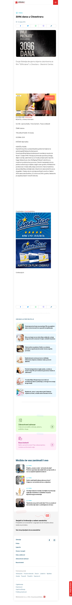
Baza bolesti (20, 562)
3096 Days (28, 117)
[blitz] (33, 254)
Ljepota (18, 547)
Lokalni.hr (42, 573)
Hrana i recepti (20, 551)
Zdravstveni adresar (22, 558)
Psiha (17, 543)
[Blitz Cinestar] (33, 226)
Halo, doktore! (20, 555)
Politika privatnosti (21, 592)
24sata (18, 576)
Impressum (19, 587)
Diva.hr (37, 573)
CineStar (27, 211)
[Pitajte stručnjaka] (70, 588)
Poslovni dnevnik (28, 573)
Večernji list (19, 573)
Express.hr (37, 576)
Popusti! (23, 576)
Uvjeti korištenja (20, 589)
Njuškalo (49, 573)
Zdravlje (18, 539)
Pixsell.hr (30, 576)
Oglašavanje (19, 584)
